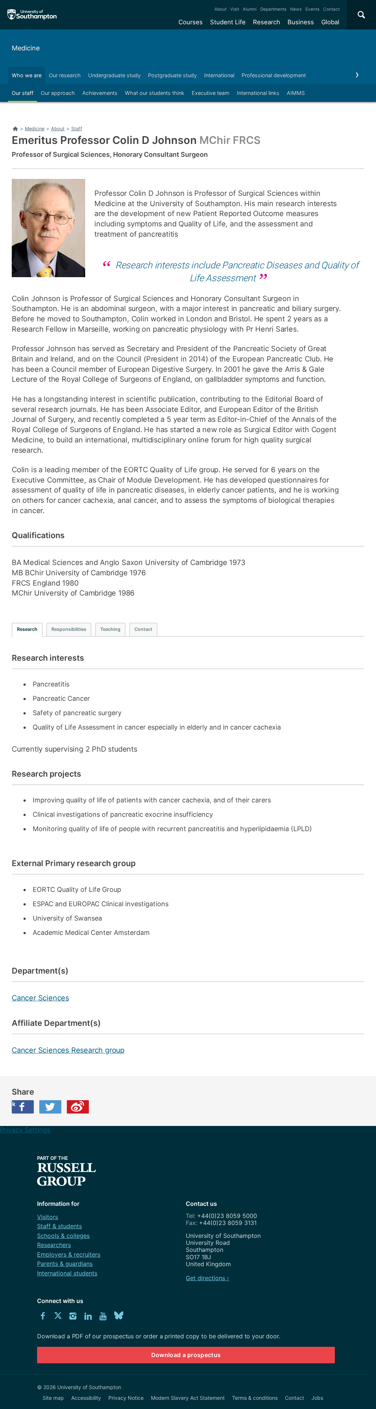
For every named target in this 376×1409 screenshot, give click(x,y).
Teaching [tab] (110, 629)
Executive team (210, 93)
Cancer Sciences (40, 997)
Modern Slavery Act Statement (188, 1398)
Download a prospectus (186, 1355)
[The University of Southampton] (32, 14)
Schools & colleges (63, 1235)
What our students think (154, 93)
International (219, 75)
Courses (190, 22)
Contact (331, 9)
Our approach (58, 93)
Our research (65, 75)
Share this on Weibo (78, 1106)
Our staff (22, 93)
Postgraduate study (172, 75)
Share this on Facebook (13, 1104)
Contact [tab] (143, 629)
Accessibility (86, 1398)
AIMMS (296, 93)
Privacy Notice (126, 1398)
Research (266, 22)
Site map (53, 1398)
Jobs (317, 1398)
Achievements (100, 93)
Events (312, 9)
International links (258, 93)
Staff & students (59, 1226)
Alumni (250, 9)
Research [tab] (27, 629)
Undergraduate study (114, 75)
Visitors (47, 1217)
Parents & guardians (65, 1263)
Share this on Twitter (50, 1106)
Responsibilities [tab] (68, 629)
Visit (234, 9)
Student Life (228, 22)
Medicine (26, 48)
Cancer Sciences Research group (68, 1050)
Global (330, 22)
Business (301, 22)
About (220, 9)
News (296, 9)
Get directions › (207, 1278)
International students (67, 1273)
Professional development (274, 75)
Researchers (54, 1245)
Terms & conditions (255, 1398)
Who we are (26, 75)
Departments (273, 9)
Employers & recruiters (68, 1254)
